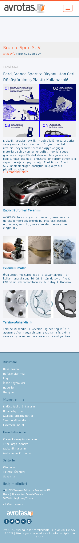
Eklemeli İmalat (13, 425)
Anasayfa (9, 53)
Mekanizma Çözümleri (17, 453)
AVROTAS (24, 8)
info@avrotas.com (13, 504)
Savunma (9, 476)
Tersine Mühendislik (16, 420)
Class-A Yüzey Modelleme (20, 439)
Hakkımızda (11, 369)
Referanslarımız (14, 373)
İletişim (8, 392)
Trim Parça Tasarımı (16, 443)
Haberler (9, 387)
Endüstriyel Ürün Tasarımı (20, 406)
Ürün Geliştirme (13, 411)
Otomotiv (9, 467)
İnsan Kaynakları (14, 383)
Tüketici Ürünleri (14, 471)
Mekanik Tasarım (14, 448)
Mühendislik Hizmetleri (18, 415)
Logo (6, 378)
